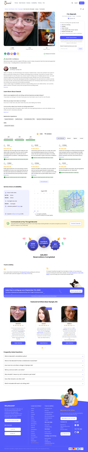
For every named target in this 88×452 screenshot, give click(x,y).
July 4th (46, 440)
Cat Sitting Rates (48, 414)
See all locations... (35, 442)
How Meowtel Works (49, 412)
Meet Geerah (22, 3)
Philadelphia (34, 429)
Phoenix (32, 431)
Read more (6, 157)
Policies (40, 3)
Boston (32, 412)
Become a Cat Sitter (68, 418)
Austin (32, 410)
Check (80, 48)
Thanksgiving (48, 441)
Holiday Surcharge (16, 214)
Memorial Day (48, 438)
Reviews (28, 3)
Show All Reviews (44, 181)
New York (33, 425)
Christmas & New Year (49, 443)
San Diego (33, 435)
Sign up (82, 3)
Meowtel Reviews (48, 418)
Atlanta (32, 408)
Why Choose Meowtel (49, 416)
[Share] (83, 9)
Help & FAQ (47, 424)
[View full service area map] (71, 201)
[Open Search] (72, 3)
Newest (69, 138)
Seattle (32, 438)
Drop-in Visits (48, 431)
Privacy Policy (35, 448)
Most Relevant (61, 138)
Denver (32, 418)
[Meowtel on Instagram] (78, 425)
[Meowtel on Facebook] (75, 425)
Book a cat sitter (13, 420)
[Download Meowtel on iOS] (75, 432)
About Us (47, 410)
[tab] (42, 347)
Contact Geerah (75, 223)
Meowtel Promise (25, 272)
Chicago (33, 414)
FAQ (44, 3)
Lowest (81, 138)
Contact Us (63, 422)
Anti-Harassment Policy (44, 448)
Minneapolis (33, 423)
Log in (76, 3)
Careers (46, 420)
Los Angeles (33, 421)
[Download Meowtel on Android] (78, 432)
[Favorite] (81, 9)
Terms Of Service (27, 448)
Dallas (32, 416)
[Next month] (53, 191)
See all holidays (48, 444)
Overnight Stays (48, 433)
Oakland (33, 427)
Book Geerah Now (71, 37)
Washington (33, 440)
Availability (34, 3)
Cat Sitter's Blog (48, 426)
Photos (16, 3)
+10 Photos (51, 44)
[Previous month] (34, 191)
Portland (33, 433)
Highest (75, 138)
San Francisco (34, 437)
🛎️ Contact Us (65, 433)
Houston (33, 420)
